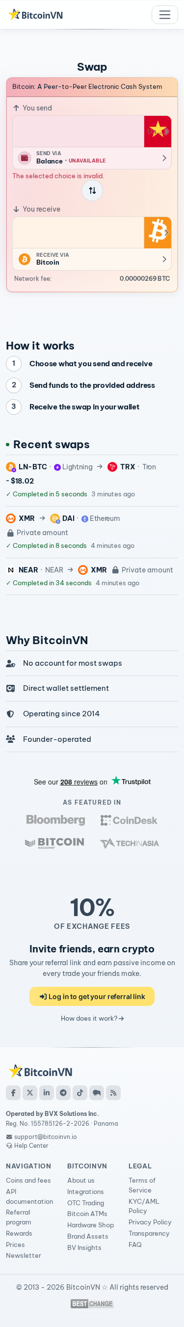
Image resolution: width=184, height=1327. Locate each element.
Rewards (19, 1233)
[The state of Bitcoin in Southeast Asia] (129, 843)
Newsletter (23, 1255)
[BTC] (157, 232)
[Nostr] (96, 1092)
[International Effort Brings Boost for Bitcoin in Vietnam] (129, 820)
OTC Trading (85, 1203)
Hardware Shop (90, 1225)
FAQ (135, 1244)
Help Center (31, 1145)
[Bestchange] (92, 1303)
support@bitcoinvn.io (45, 1136)
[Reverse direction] (92, 190)
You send (36, 108)
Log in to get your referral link (96, 996)
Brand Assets (87, 1236)
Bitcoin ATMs (87, 1214)
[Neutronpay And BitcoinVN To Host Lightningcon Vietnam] (54, 843)
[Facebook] (13, 1092)
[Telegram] (63, 1092)
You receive (40, 209)
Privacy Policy (150, 1222)
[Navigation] (165, 14)
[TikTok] (80, 1092)
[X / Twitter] (30, 1092)
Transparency (149, 1233)
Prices (15, 1244)
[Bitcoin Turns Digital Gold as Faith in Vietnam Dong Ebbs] (55, 820)
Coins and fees (28, 1180)
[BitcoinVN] (35, 15)
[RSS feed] (113, 1092)
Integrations (85, 1191)
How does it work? (90, 1018)
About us (81, 1180)
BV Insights (84, 1247)
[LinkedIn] (46, 1092)
